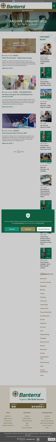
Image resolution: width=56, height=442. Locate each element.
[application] (28, 221)
